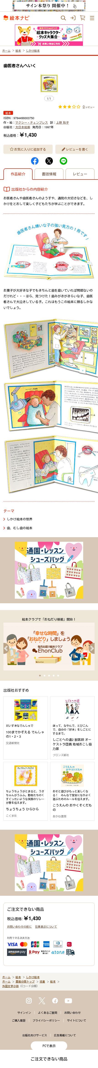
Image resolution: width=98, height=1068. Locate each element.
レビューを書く (77, 149)
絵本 (18, 50)
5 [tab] (58, 675)
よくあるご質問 (47, 1012)
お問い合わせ (72, 1012)
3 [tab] (49, 675)
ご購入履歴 (19, 1020)
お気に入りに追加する (30, 149)
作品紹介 (18, 174)
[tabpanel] (49, 643)
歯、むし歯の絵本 (19, 528)
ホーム (6, 50)
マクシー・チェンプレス (31, 122)
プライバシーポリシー (46, 1020)
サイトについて (76, 1020)
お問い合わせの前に (19, 926)
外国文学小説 (10, 986)
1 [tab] (40, 675)
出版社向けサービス (34, 1035)
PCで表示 (49, 1045)
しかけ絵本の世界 (19, 519)
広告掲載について (65, 1035)
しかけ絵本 (33, 50)
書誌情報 (49, 174)
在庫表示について (46, 926)
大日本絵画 (22, 127)
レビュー (80, 174)
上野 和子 (62, 122)
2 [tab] (44, 675)
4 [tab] (53, 675)
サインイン (24, 1012)
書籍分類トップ (25, 981)
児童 (42, 981)
